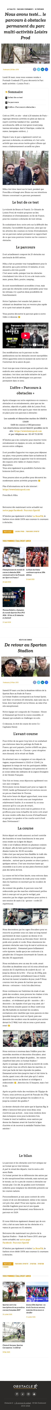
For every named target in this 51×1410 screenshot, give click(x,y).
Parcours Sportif (32, 531)
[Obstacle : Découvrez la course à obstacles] (25, 1386)
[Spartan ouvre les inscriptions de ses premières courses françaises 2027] (14, 1292)
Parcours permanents (25, 9)
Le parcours (13, 102)
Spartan (33, 1264)
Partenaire (6, 69)
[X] (22, 1394)
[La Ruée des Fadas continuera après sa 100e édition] (37, 556)
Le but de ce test (15, 97)
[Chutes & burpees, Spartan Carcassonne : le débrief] (14, 1332)
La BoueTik (38, 516)
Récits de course (25, 640)
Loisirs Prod (19, 531)
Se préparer (39, 9)
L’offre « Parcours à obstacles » (22, 107)
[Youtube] (34, 1394)
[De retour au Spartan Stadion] (25, 666)
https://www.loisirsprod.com (16, 489)
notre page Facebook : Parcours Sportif (21, 510)
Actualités (11, 9)
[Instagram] (28, 1394)
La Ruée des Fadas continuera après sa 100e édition (35, 572)
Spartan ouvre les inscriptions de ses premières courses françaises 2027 (14, 1307)
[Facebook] (17, 1394)
